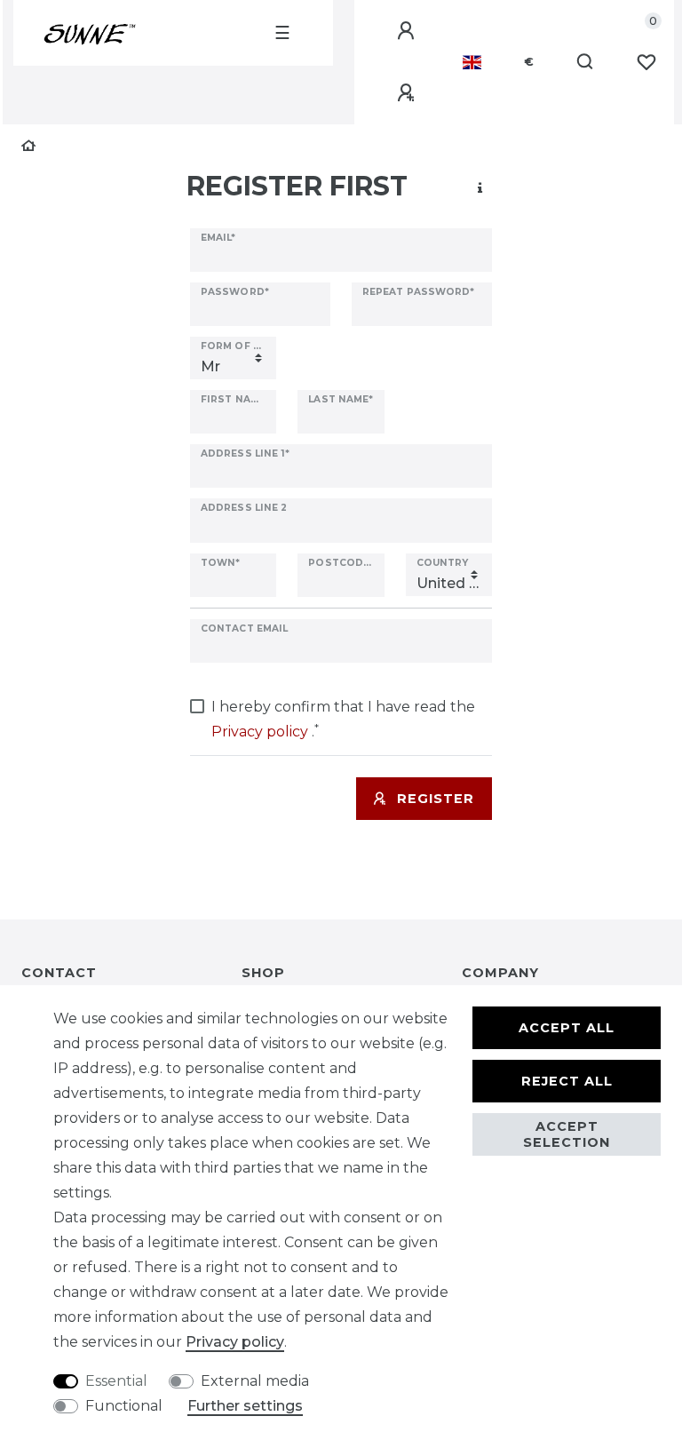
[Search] (585, 62)
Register (435, 799)
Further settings (245, 1405)
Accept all (567, 1028)
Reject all (567, 1081)
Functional (124, 1405)
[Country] (472, 62)
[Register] (408, 93)
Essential (116, 1380)
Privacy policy (235, 1341)
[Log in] (408, 31)
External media (255, 1380)
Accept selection (566, 1134)
